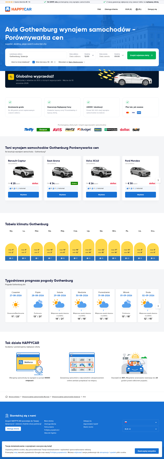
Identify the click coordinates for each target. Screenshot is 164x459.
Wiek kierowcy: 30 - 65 (44, 62)
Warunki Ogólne (50, 433)
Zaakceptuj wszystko (147, 451)
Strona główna (14, 397)
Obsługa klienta (111, 9)
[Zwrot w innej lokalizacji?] (9, 62)
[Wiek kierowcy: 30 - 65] (33, 62)
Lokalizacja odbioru (16, 54)
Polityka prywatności (51, 430)
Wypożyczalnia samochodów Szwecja (66, 397)
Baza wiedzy (49, 421)
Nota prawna (49, 427)
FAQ (99, 9)
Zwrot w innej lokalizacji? (20, 62)
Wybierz (23, 194)
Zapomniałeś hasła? (90, 424)
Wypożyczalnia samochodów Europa (35, 397)
